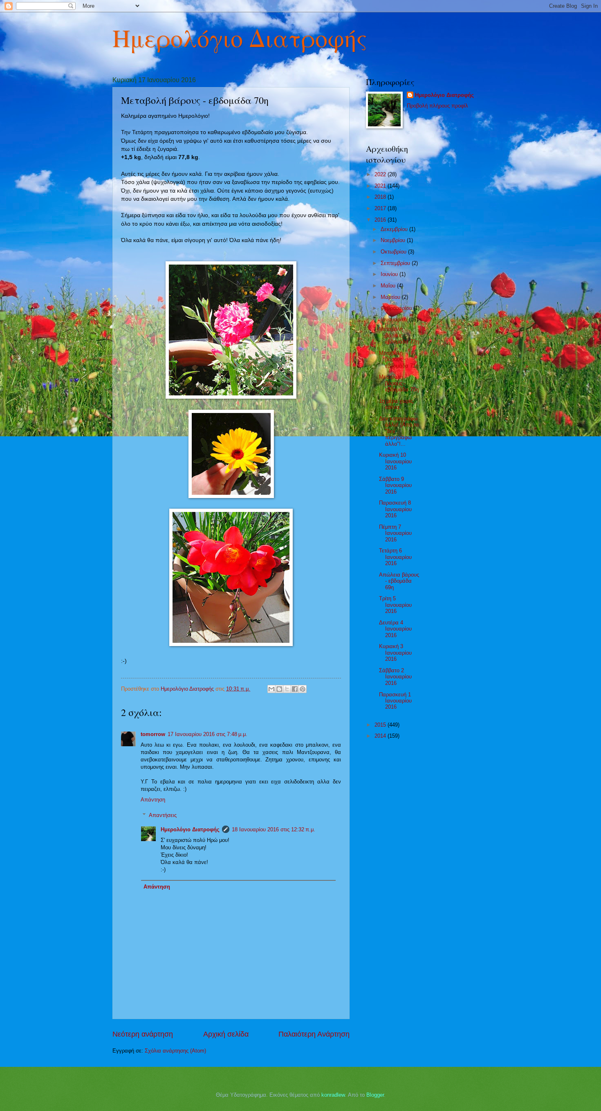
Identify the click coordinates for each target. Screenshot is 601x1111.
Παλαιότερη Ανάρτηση (314, 1034)
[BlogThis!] (279, 689)
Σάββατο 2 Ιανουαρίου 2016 (395, 676)
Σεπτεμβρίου (396, 263)
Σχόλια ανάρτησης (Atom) (175, 1051)
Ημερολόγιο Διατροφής (239, 37)
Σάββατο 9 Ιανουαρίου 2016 (395, 485)
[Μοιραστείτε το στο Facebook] (295, 689)
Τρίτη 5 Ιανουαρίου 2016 (395, 604)
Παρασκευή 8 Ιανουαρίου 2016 (395, 509)
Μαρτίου (391, 297)
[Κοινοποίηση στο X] (287, 689)
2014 (381, 736)
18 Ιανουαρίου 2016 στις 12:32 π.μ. (273, 829)
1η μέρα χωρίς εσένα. (396, 404)
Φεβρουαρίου (397, 308)
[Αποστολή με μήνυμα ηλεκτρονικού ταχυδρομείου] (271, 689)
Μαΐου (389, 286)
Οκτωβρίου (394, 252)
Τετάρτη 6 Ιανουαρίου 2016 (395, 557)
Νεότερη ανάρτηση (142, 1034)
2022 (381, 174)
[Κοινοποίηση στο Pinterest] (302, 689)
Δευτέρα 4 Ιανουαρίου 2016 (395, 628)
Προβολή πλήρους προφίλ (437, 106)
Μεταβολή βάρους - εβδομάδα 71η (399, 359)
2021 (381, 186)
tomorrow (153, 734)
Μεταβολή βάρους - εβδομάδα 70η (399, 383)
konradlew (333, 1095)
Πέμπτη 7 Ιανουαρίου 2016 (395, 533)
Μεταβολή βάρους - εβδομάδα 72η (399, 335)
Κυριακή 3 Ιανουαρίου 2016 (395, 652)
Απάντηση (153, 800)
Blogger (375, 1095)
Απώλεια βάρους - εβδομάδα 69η (399, 581)
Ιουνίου (390, 274)
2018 (381, 197)
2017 (381, 208)
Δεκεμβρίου (395, 229)
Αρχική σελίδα (226, 1034)
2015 (381, 725)
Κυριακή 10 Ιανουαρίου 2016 (395, 461)
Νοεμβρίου (394, 240)
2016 (381, 220)
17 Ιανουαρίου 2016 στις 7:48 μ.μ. (207, 734)
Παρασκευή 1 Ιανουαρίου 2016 (395, 700)
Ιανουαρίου (395, 319)
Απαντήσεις (163, 815)
